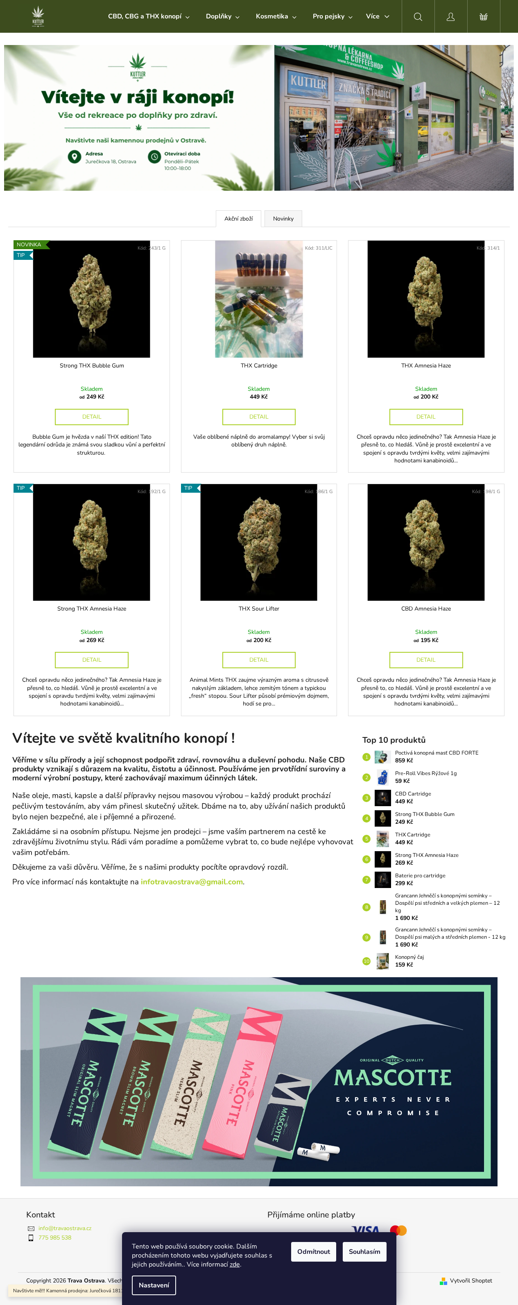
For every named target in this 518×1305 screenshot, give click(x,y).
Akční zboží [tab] (238, 219)
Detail (92, 417)
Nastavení (154, 1285)
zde (235, 1264)
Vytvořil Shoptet (471, 1281)
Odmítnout (313, 1251)
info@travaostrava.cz (64, 1228)
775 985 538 (54, 1238)
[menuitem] (149, 16)
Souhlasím (364, 1251)
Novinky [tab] (283, 219)
